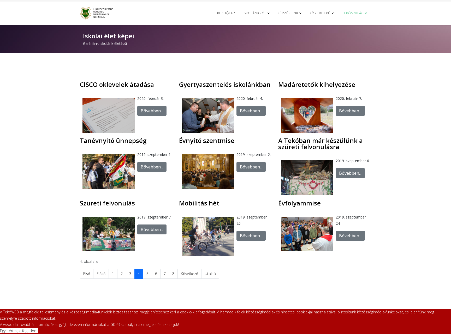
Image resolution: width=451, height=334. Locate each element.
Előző (101, 273)
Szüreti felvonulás (107, 203)
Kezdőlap (226, 13)
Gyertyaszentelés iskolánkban (225, 84)
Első (86, 273)
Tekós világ (353, 13)
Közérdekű (320, 13)
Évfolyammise (299, 203)
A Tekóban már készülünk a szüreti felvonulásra (320, 143)
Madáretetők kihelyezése (316, 84)
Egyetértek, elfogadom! (19, 330)
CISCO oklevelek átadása (117, 84)
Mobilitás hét (199, 203)
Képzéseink (288, 13)
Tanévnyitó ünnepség (113, 140)
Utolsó (210, 273)
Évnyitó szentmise (206, 140)
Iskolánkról (254, 13)
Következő (189, 273)
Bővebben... (152, 111)
